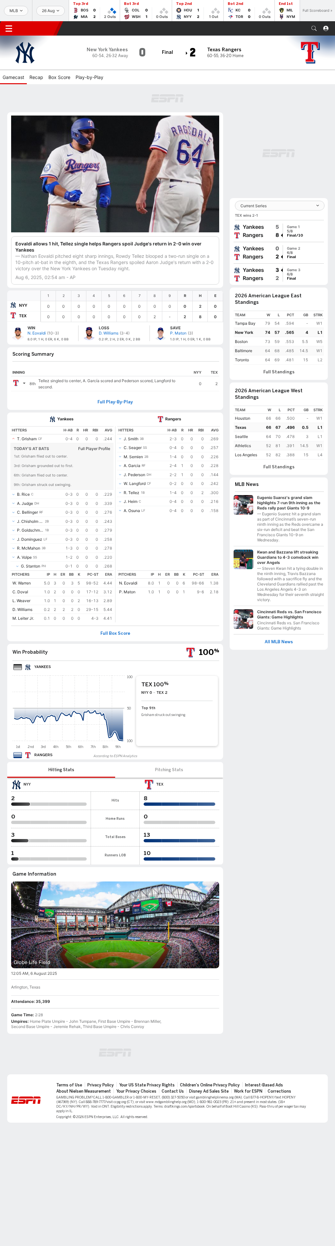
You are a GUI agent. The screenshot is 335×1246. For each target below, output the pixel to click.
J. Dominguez (29, 539)
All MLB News (279, 642)
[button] (314, 28)
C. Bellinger (27, 512)
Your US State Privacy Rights (147, 1085)
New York (244, 332)
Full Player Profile (94, 448)
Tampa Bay (245, 323)
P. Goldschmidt (30, 530)
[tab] (61, 770)
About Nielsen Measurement (83, 1091)
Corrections (279, 1091)
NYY (23, 305)
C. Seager (133, 447)
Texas (240, 427)
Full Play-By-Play (115, 402)
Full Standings (278, 372)
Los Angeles (246, 454)
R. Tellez (131, 492)
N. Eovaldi (128, 583)
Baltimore (243, 350)
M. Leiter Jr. (23, 618)
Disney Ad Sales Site (209, 1091)
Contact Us (173, 1091)
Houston (242, 418)
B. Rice (23, 494)
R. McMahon (28, 548)
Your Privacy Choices (136, 1091)
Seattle (241, 436)
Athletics (243, 445)
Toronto (242, 359)
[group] (279, 231)
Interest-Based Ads (264, 1085)
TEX (22, 315)
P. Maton (127, 591)
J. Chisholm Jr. (30, 521)
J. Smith (131, 438)
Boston (241, 341)
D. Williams (22, 609)
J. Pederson (134, 474)
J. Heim (130, 501)
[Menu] (9, 28)
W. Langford (135, 483)
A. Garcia (132, 465)
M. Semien (133, 456)
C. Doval (20, 591)
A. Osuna (132, 510)
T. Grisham (27, 438)
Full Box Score (115, 633)
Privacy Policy (100, 1085)
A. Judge (25, 503)
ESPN (38, 28)
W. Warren (21, 583)
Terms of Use (69, 1085)
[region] (132, 306)
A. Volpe (24, 557)
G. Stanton (30, 566)
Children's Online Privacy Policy (210, 1085)
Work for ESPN (248, 1091)
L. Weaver (21, 600)
